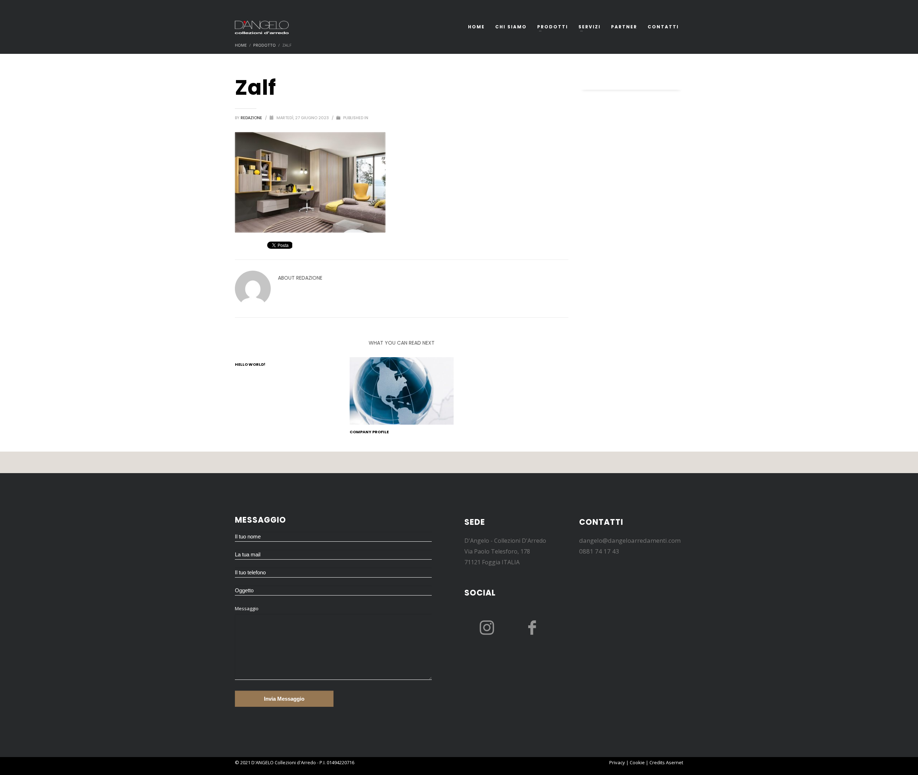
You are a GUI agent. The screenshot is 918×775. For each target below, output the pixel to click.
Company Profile (369, 432)
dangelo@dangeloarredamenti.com (630, 540)
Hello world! (250, 364)
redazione (252, 118)
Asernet (674, 762)
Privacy (617, 762)
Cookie (637, 762)
